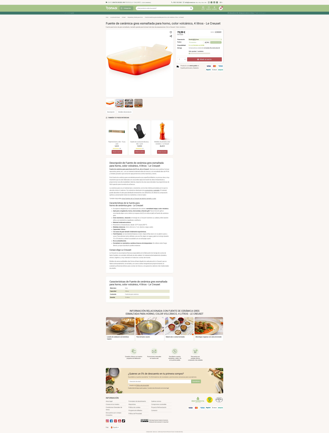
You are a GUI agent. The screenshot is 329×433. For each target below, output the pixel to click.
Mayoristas (132, 404)
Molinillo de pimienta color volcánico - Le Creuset (162, 143)
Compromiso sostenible (158, 404)
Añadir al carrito (117, 152)
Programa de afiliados (135, 410)
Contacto (154, 410)
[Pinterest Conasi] (115, 421)
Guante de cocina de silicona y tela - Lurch (139, 143)
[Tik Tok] (123, 420)
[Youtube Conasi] (119, 421)
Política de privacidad (142, 385)
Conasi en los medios (112, 404)
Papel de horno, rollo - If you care (116, 143)
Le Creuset (218, 32)
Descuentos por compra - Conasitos (114, 414)
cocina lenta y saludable (152, 190)
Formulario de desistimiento (137, 401)
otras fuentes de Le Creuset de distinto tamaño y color (139, 198)
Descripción (110, 112)
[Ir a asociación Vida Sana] (210, 399)
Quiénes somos (156, 401)
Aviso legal (109, 401)
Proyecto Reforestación (158, 407)
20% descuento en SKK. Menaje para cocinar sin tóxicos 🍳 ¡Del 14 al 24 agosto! (230, 13)
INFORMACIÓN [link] (112, 398)
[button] (203, 8)
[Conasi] (111, 7)
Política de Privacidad (135, 413)
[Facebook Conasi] (111, 421)
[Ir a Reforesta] (198, 399)
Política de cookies (134, 407)
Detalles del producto (124, 112)
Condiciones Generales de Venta (114, 408)
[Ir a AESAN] (219, 399)
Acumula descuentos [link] (216, 42)
